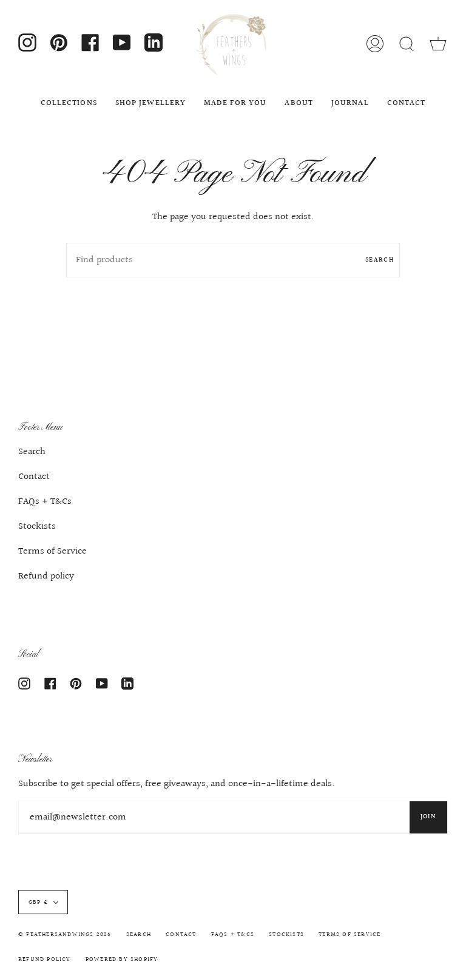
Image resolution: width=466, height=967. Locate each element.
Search (379, 260)
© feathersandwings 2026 (65, 934)
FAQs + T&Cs (45, 501)
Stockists (37, 526)
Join (428, 817)
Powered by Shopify (122, 959)
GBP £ (38, 902)
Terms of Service (52, 551)
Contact (34, 476)
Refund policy (46, 576)
